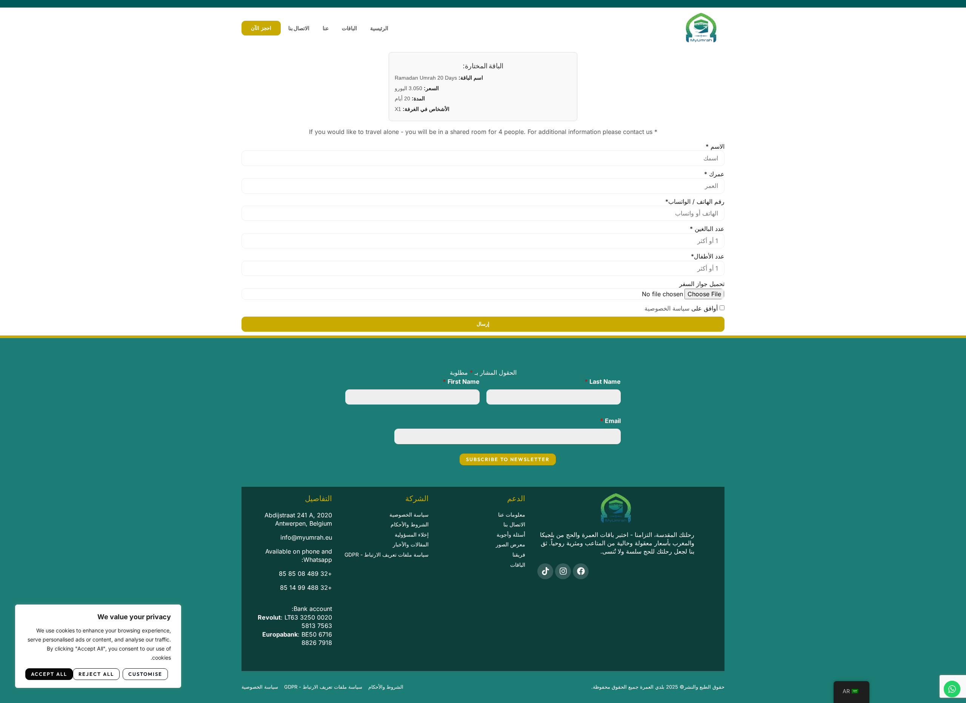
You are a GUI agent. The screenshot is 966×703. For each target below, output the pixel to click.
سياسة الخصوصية (667, 308)
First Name (461, 381)
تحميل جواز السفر (701, 284)
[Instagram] (563, 571)
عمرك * (714, 174)
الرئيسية (379, 28)
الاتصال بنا (298, 28)
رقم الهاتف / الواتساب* (694, 201)
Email (610, 421)
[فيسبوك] (581, 571)
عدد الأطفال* (707, 256)
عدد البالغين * (707, 228)
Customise (145, 674)
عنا (326, 28)
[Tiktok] (545, 571)
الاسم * (715, 146)
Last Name (603, 381)
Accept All (49, 674)
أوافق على (681, 308)
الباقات (349, 28)
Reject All (96, 674)
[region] (98, 646)
